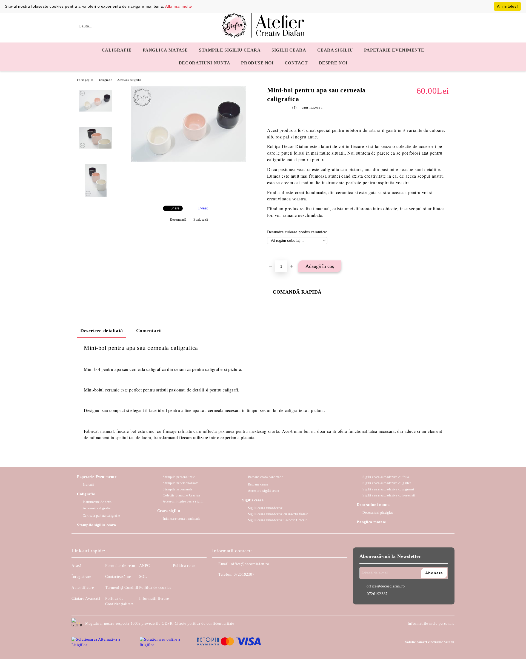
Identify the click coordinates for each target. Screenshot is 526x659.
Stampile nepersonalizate (180, 483)
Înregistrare (81, 577)
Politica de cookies (155, 588)
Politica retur (184, 566)
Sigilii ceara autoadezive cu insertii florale (278, 514)
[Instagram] (228, 585)
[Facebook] (216, 585)
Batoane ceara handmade (265, 477)
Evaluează (200, 219)
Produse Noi (257, 63)
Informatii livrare (154, 598)
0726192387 (244, 574)
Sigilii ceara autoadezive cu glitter (386, 483)
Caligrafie (117, 50)
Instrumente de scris (97, 502)
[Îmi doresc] (278, 256)
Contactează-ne (118, 577)
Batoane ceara (258, 484)
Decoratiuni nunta (204, 63)
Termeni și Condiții (121, 588)
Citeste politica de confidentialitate (204, 623)
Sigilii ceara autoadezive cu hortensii (388, 495)
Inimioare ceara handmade (181, 519)
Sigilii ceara (288, 50)
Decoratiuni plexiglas (377, 513)
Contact (296, 63)
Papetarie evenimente (394, 50)
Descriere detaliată (101, 330)
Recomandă (178, 219)
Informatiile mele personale (431, 623)
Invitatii (88, 485)
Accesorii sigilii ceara (263, 491)
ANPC (144, 566)
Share (174, 208)
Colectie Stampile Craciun (181, 495)
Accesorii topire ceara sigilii (183, 501)
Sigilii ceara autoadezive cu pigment (388, 489)
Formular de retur (120, 566)
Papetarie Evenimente (96, 477)
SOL (143, 577)
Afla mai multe (178, 6)
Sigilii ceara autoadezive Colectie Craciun (277, 520)
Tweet (203, 208)
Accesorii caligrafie (129, 79)
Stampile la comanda (177, 489)
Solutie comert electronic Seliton (429, 642)
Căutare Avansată (86, 598)
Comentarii (149, 330)
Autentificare (83, 588)
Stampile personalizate (179, 477)
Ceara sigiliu (335, 50)
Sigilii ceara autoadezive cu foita (385, 477)
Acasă (76, 566)
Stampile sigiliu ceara (230, 50)
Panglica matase (165, 50)
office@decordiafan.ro (250, 564)
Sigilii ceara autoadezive (265, 508)
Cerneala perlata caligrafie (101, 516)
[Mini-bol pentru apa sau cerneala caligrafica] (188, 161)
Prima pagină (85, 79)
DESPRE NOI (333, 63)
